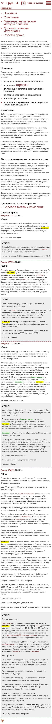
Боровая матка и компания (23, 207)
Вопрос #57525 (8, 343)
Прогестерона (40, 310)
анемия (26, 635)
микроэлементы (27, 168)
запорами (20, 519)
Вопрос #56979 (8, 470)
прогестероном (7, 226)
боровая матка (26, 419)
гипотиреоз (29, 494)
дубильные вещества (10, 168)
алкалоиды (28, 170)
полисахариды (7, 170)
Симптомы (11, 17)
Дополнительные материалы (16, 29)
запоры (33, 635)
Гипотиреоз (7, 623)
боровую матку (37, 377)
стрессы (22, 85)
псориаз (39, 275)
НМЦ (14, 310)
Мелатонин (21, 456)
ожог (24, 280)
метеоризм (26, 516)
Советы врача (14, 35)
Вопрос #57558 (8, 262)
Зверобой (6, 433)
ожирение (35, 651)
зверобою (19, 382)
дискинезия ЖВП (14, 635)
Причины (10, 13)
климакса (16, 651)
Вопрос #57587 (8, 215)
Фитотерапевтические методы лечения (20, 23)
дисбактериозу (8, 644)
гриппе (44, 249)
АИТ (21, 494)
